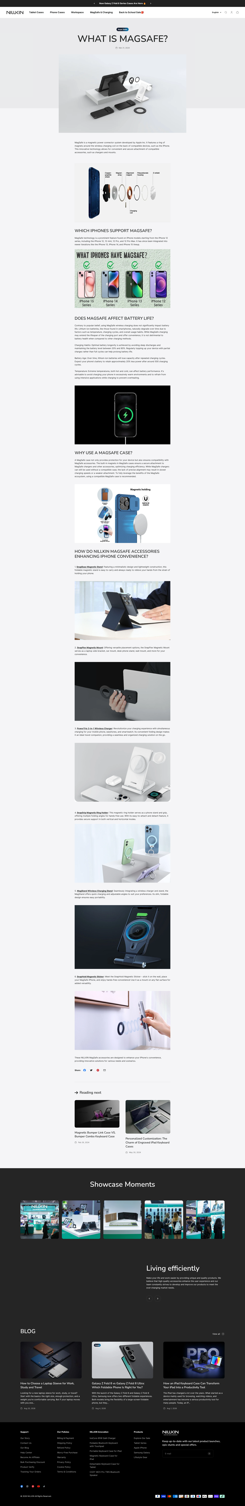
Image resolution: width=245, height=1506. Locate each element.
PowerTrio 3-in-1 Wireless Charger (94, 728)
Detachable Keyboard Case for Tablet (104, 1465)
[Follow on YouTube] (38, 1487)
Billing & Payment (65, 1438)
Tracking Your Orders (30, 1471)
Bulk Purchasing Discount (32, 1462)
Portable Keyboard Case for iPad (106, 1451)
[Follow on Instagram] (27, 1487)
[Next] (150, 3)
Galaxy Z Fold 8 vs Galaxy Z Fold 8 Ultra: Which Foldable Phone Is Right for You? (118, 1385)
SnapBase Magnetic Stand (90, 567)
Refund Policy (63, 1447)
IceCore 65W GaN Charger (103, 1438)
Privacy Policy (64, 1462)
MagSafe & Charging (101, 12)
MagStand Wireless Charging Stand (95, 891)
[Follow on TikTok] (44, 1487)
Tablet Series (140, 1443)
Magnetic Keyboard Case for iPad (103, 1457)
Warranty (61, 1457)
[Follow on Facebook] (21, 1487)
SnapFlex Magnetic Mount (90, 647)
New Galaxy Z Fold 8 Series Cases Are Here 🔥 (122, 3)
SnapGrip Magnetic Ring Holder (92, 812)
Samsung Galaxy (142, 1452)
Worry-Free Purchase (67, 1452)
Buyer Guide (122, 29)
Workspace (77, 12)
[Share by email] (104, 1070)
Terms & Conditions (66, 1471)
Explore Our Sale (142, 1438)
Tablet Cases (36, 12)
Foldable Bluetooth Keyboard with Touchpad (104, 1445)
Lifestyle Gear (140, 1457)
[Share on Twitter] (91, 1070)
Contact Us (25, 1443)
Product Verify (27, 1467)
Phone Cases (57, 12)
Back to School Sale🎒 (131, 12)
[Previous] (94, 3)
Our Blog (24, 1447)
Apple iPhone (140, 1447)
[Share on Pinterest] (97, 1070)
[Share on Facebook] (84, 1070)
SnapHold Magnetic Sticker (90, 976)
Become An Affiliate (30, 1457)
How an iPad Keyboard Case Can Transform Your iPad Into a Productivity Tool (191, 1385)
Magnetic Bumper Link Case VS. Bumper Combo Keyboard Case (95, 1134)
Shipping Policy (64, 1443)
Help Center (26, 1452)
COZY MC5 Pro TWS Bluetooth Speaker (105, 1474)
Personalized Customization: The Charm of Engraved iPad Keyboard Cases (147, 1142)
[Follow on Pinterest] (33, 1487)
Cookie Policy (64, 1467)
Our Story (25, 1438)
